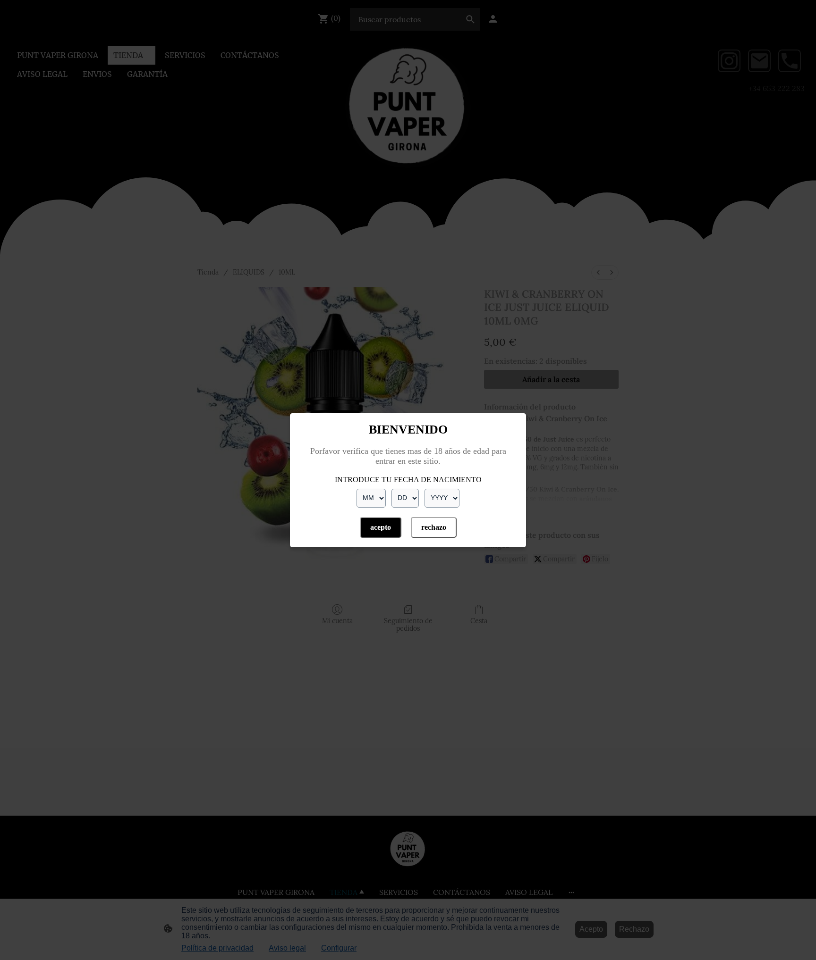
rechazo (433, 527)
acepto (380, 527)
